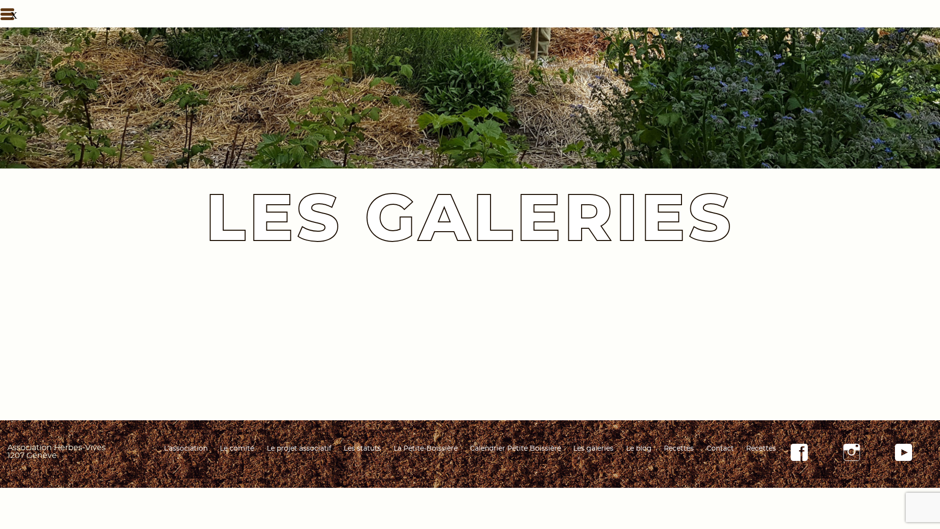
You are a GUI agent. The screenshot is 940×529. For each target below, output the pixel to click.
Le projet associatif (299, 448)
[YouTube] (903, 458)
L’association (186, 448)
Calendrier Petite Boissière (515, 448)
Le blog (639, 448)
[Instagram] (851, 458)
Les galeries (593, 448)
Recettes (679, 448)
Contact (720, 448)
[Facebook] (799, 458)
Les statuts (362, 448)
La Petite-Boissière (426, 448)
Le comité (237, 448)
